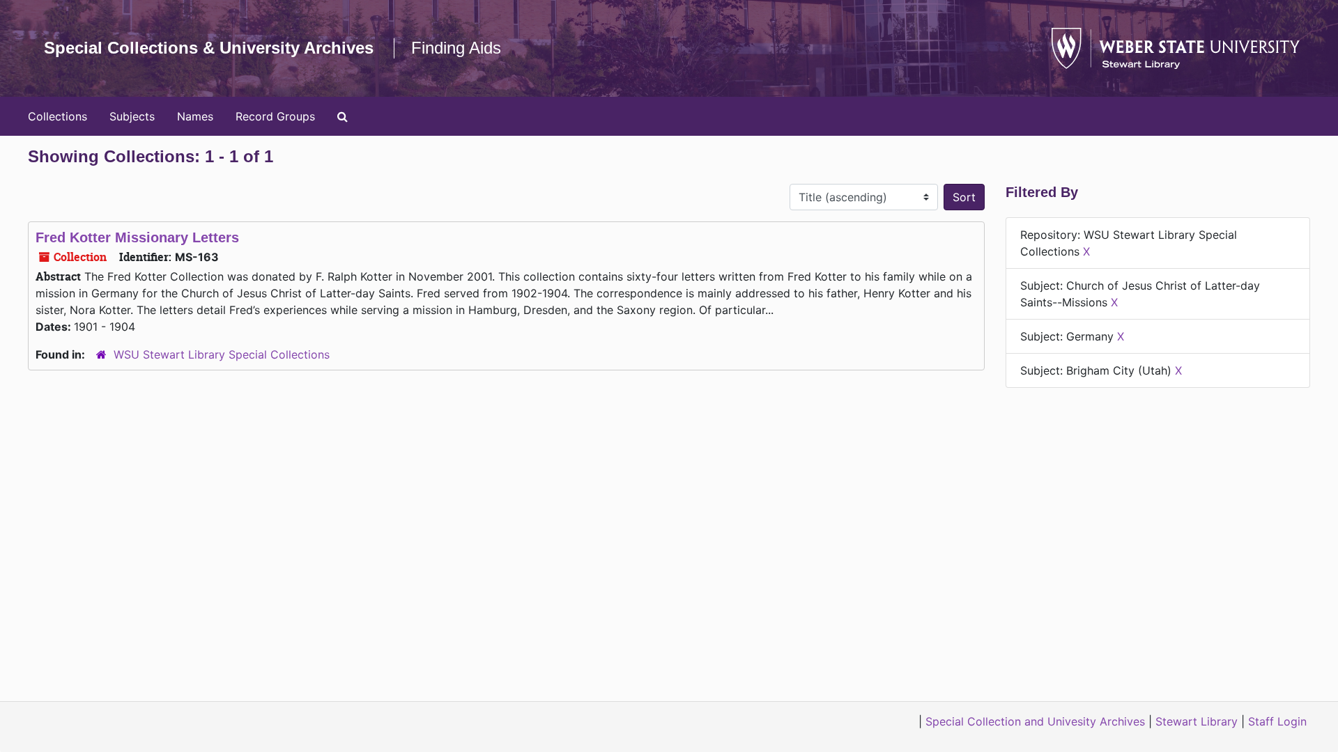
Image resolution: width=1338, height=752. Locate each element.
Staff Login (1277, 721)
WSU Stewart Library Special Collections (222, 354)
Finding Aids (456, 47)
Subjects (132, 116)
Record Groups (275, 116)
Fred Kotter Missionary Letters (137, 237)
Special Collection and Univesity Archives (1035, 721)
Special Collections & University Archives (209, 47)
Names (195, 116)
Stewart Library (1196, 721)
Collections (57, 116)
